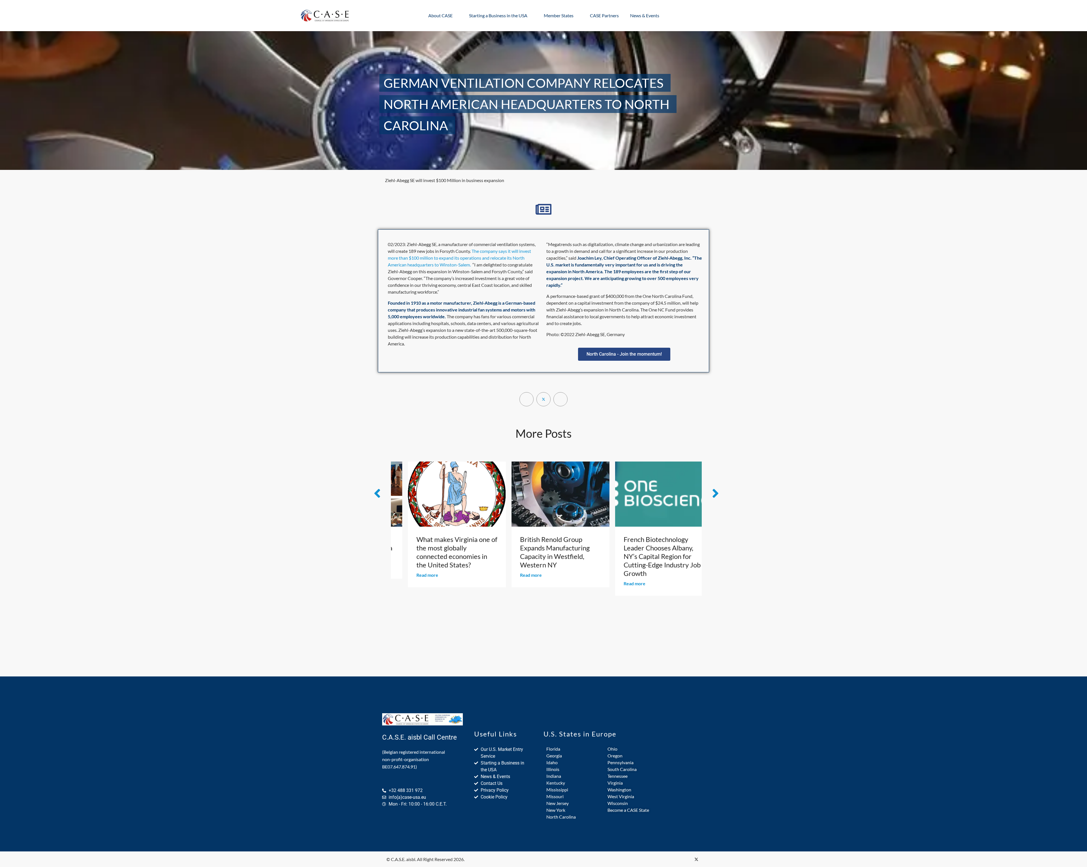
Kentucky (555, 782)
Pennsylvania (620, 762)
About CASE (440, 15)
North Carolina (561, 816)
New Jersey (557, 803)
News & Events (644, 15)
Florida (553, 748)
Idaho (552, 762)
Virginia (615, 782)
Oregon (614, 755)
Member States (559, 15)
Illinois (552, 769)
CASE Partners (604, 15)
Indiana (553, 776)
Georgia (554, 755)
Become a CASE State (628, 810)
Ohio (612, 748)
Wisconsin (617, 803)
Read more (413, 575)
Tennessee (617, 776)
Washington (619, 789)
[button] (624, 354)
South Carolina (622, 769)
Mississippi (557, 789)
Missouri (555, 796)
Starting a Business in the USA (498, 15)
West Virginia (620, 796)
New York (555, 810)
